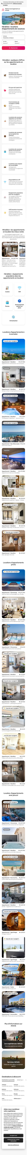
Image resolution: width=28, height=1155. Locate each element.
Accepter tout (13, 1135)
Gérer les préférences (13, 1145)
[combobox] (13, 38)
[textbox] (7, 43)
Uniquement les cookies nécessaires (13, 1140)
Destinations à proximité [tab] (8, 1080)
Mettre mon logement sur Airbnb (12, 9)
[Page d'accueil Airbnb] (3, 9)
